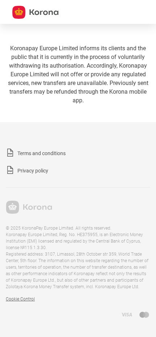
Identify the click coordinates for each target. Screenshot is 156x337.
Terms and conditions (41, 153)
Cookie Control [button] (20, 299)
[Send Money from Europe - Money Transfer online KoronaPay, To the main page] (29, 212)
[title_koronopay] (35, 12)
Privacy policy (32, 171)
